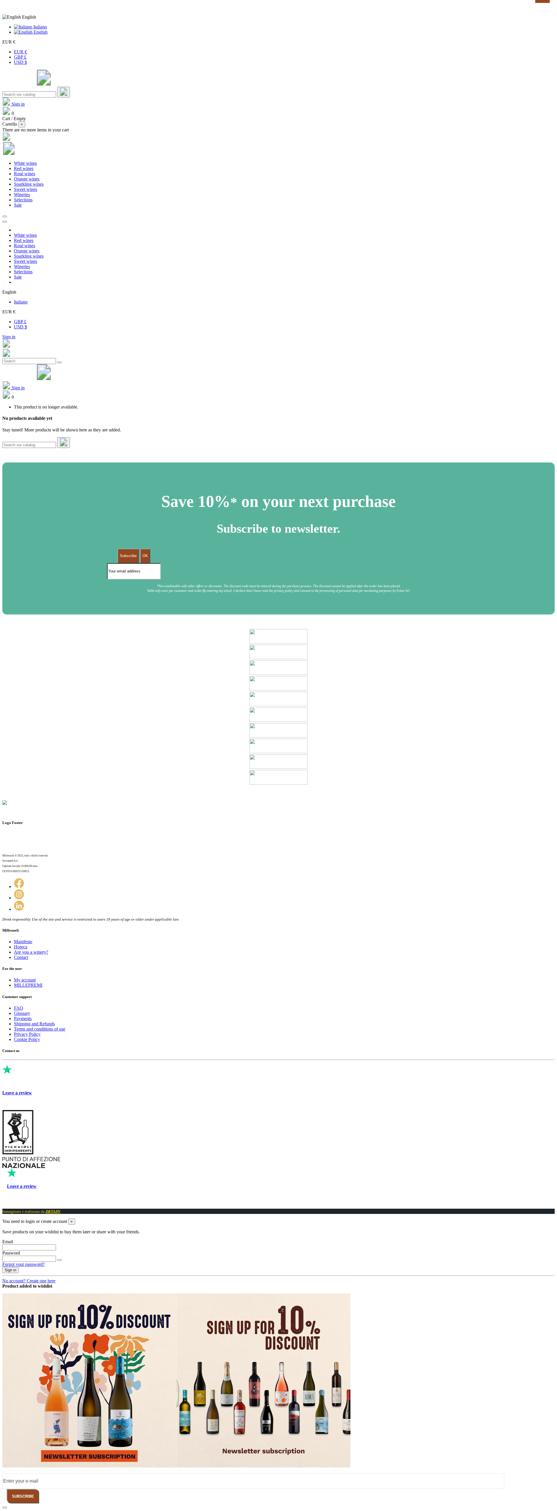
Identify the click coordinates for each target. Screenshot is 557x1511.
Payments (23, 1018)
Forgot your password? (23, 1264)
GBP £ (20, 57)
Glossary (22, 1013)
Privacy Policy (27, 1034)
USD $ (20, 62)
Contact (21, 957)
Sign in (8, 336)
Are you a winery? (31, 952)
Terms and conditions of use (39, 1028)
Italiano (39, 26)
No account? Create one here (28, 1280)
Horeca (20, 946)
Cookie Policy (27, 1039)
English (40, 32)
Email (7, 1241)
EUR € (20, 51)
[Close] (4, 222)
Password (11, 1252)
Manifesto (23, 941)
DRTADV (53, 1211)
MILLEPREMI (28, 985)
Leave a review (17, 1092)
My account (25, 979)
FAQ (18, 1008)
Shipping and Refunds (34, 1023)
